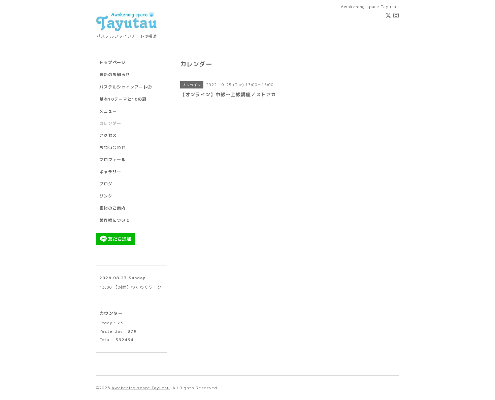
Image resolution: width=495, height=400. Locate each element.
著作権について (114, 220)
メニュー (108, 111)
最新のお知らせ (114, 74)
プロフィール (112, 159)
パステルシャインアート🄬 (125, 87)
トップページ (112, 62)
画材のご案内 (112, 208)
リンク (105, 196)
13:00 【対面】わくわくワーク (130, 287)
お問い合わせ (112, 147)
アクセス (108, 135)
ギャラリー (110, 172)
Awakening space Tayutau (140, 388)
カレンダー (110, 123)
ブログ (105, 184)
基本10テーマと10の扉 (122, 99)
